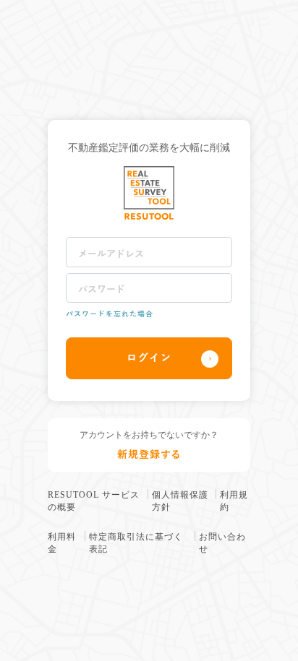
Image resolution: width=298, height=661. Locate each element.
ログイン (149, 358)
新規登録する (149, 454)
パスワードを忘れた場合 (109, 314)
